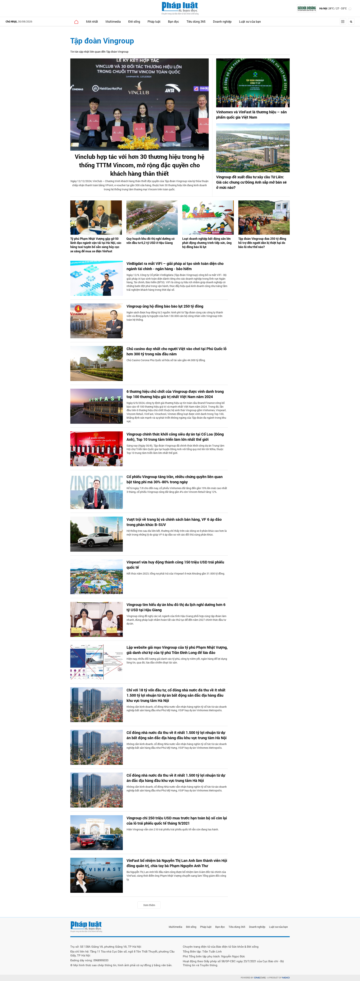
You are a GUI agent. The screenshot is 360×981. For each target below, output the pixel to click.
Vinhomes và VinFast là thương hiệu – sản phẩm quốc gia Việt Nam (251, 114)
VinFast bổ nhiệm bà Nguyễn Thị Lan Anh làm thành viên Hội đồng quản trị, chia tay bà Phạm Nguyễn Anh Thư (177, 863)
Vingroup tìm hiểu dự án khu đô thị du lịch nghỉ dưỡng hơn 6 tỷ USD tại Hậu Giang (176, 607)
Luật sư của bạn (250, 21)
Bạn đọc (173, 21)
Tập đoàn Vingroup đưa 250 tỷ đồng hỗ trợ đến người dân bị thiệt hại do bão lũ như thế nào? (262, 243)
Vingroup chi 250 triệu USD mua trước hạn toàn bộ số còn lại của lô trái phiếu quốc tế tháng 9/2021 (177, 820)
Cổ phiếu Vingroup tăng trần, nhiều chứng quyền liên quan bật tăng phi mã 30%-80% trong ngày (175, 479)
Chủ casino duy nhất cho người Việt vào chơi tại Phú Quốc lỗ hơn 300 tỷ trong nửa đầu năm (176, 351)
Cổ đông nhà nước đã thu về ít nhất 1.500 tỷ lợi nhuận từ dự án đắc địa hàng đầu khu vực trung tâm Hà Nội (176, 778)
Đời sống (134, 21)
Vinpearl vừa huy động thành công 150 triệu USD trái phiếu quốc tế (175, 565)
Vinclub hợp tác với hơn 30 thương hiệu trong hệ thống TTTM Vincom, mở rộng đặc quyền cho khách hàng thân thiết (139, 164)
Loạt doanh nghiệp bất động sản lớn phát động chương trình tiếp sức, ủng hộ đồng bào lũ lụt (207, 243)
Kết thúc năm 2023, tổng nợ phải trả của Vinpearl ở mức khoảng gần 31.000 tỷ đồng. (176, 573)
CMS (260, 978)
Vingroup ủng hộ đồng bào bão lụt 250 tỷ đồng (165, 306)
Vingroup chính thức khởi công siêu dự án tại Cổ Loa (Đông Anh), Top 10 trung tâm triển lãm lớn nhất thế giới (175, 437)
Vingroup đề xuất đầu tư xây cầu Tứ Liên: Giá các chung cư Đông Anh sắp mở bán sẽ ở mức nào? (251, 182)
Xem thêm (149, 905)
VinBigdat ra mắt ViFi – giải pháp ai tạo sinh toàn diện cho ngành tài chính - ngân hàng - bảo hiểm (175, 266)
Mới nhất (92, 21)
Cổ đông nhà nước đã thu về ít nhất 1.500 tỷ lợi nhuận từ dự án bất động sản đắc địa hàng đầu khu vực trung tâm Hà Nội (176, 735)
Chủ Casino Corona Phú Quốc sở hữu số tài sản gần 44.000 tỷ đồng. (166, 360)
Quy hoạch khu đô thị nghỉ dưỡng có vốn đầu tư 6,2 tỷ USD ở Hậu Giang (150, 241)
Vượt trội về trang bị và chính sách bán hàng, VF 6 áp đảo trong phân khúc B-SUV (174, 522)
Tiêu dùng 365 (196, 21)
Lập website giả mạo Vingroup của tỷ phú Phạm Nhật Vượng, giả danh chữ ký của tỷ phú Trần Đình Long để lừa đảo (177, 650)
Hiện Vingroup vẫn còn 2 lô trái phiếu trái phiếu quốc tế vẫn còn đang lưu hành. (173, 829)
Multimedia (113, 21)
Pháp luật (154, 21)
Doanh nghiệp (222, 21)
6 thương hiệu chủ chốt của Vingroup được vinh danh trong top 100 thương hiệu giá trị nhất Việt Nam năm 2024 (175, 394)
